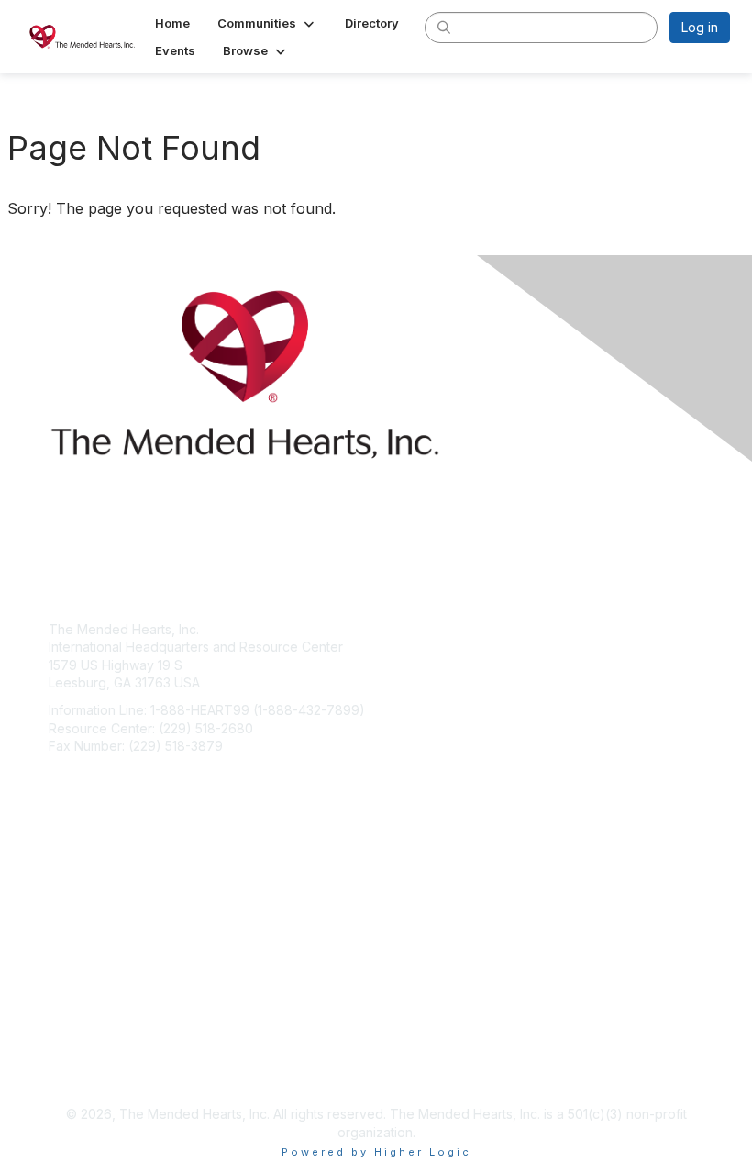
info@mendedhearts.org (122, 773)
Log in (699, 27)
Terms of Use (89, 1069)
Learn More (83, 930)
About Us (76, 1050)
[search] (444, 26)
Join (61, 893)
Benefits (73, 912)
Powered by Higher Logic (376, 1151)
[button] (267, 23)
